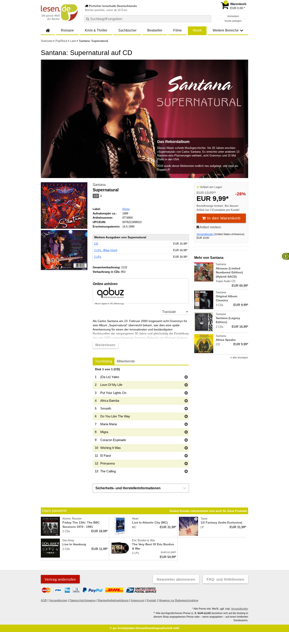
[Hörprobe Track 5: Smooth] (186, 408)
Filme (177, 30)
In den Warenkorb (223, 218)
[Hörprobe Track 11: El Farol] (186, 456)
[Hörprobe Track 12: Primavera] (186, 463)
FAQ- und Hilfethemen (225, 579)
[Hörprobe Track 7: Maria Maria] (186, 424)
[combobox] (147, 18)
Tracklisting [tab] (103, 361)
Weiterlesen (105, 345)
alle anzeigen (240, 357)
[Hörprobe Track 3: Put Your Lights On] (186, 393)
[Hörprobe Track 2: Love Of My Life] (186, 385)
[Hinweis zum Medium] (101, 196)
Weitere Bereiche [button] (226, 30)
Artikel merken (210, 227)
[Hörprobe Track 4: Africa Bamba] (186, 401)
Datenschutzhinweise (83, 600)
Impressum (137, 600)
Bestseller (154, 30)
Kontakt (151, 600)
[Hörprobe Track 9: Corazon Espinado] (186, 440)
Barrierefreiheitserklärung (113, 600)
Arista (125, 209)
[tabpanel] (141, 422)
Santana (99, 185)
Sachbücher (127, 30)
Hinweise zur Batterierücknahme (178, 600)
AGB (44, 600)
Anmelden (233, 16)
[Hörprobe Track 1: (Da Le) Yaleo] (186, 377)
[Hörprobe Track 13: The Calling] (186, 471)
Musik (197, 30)
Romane (67, 30)
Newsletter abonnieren (176, 579)
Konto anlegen (233, 20)
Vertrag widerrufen (60, 579)
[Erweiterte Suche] (207, 18)
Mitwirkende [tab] (126, 361)
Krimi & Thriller (96, 30)
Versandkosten (205, 234)
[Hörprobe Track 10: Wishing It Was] (186, 448)
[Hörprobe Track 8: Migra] (186, 432)
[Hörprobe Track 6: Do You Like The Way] (186, 416)
